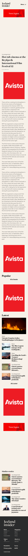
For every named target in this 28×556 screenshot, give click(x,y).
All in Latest (14, 383)
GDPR (16, 548)
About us (17, 539)
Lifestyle (5, 532)
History (16, 535)
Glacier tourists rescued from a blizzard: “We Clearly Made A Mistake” (17, 480)
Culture (5, 533)
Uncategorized (16, 364)
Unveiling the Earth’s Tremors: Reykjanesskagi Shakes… (19, 358)
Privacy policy (8, 548)
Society (16, 533)
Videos (5, 539)
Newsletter (7, 545)
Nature (16, 532)
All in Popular (14, 279)
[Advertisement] (14, 37)
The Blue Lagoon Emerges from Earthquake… (17, 348)
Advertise (17, 541)
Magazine (17, 529)
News (3, 336)
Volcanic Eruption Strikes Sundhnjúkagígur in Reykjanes (12, 339)
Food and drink (7, 535)
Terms (16, 545)
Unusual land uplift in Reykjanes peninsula (18, 377)
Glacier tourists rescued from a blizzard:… (17, 368)
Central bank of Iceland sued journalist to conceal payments (19, 509)
